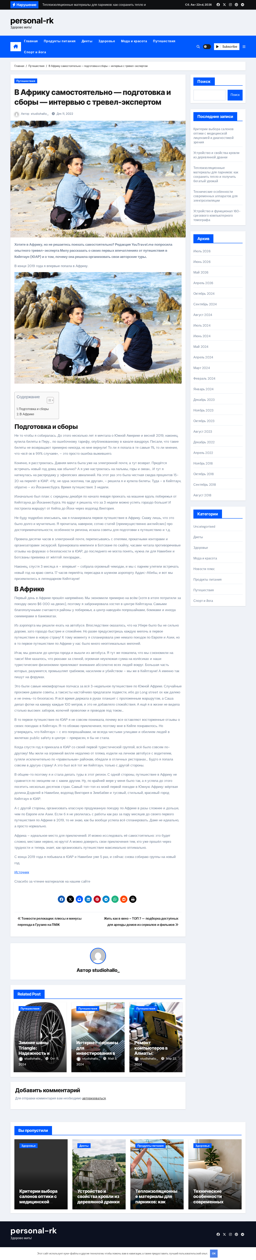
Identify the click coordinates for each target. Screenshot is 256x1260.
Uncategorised (204, 526)
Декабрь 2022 (204, 442)
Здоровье (106, 41)
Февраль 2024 (204, 378)
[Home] (15, 46)
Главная (31, 41)
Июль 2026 (202, 251)
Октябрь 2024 (204, 294)
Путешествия (164, 41)
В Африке (27, 414)
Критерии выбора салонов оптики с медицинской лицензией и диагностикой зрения (213, 135)
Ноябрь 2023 (203, 410)
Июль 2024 (202, 325)
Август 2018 (202, 495)
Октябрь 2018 (203, 474)
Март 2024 (201, 368)
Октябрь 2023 (203, 421)
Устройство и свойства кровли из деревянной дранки (216, 155)
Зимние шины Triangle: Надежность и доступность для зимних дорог (37, 1053)
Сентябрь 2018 (204, 485)
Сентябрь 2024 (205, 304)
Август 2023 (202, 431)
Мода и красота (134, 41)
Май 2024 (201, 347)
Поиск (204, 81)
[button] (244, 47)
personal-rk (32, 20)
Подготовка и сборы (34, 409)
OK (214, 1253)
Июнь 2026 (202, 262)
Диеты (87, 41)
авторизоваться (94, 1098)
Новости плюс (204, 569)
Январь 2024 (203, 389)
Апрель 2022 (203, 453)
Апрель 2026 (203, 283)
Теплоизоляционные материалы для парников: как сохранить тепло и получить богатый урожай (215, 174)
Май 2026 (201, 272)
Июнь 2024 (202, 336)
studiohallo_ (40, 114)
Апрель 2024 (203, 357)
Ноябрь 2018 (203, 463)
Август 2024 (202, 315)
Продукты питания (60, 41)
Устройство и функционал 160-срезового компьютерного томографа (217, 215)
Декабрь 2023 (204, 400)
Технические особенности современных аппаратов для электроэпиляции (215, 196)
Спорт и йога (35, 52)
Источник (21, 872)
